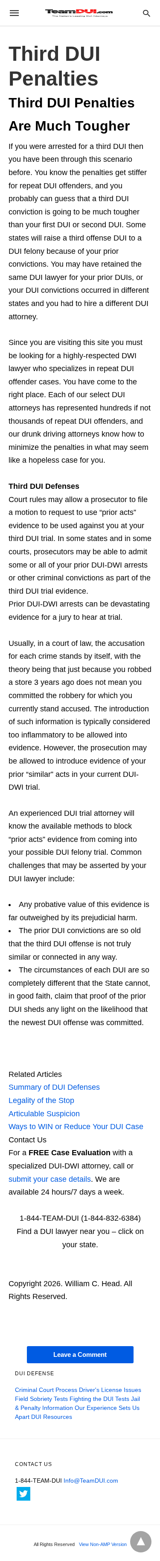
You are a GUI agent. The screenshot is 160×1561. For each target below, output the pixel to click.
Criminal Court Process (46, 1389)
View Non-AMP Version (103, 1544)
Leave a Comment (80, 1354)
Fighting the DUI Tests (99, 1398)
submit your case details (50, 1179)
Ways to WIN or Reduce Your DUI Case (76, 1126)
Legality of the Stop (41, 1100)
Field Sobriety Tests (41, 1398)
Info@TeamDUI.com (91, 1480)
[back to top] (140, 1541)
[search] (146, 13)
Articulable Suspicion (44, 1113)
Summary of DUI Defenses (54, 1087)
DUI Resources (51, 1416)
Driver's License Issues (110, 1389)
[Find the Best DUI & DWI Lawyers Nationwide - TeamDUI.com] (79, 13)
